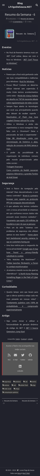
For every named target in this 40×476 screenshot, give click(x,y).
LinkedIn (30, 339)
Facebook (24, 339)
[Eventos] (36, 47)
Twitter (17, 339)
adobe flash (24, 385)
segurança (7, 381)
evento (33, 381)
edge (33, 385)
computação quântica (11, 392)
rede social (7, 388)
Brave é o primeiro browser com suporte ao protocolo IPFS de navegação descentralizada (22, 199)
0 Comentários (18, 22)
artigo (17, 388)
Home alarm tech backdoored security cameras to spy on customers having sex (22, 238)
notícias (6, 385)
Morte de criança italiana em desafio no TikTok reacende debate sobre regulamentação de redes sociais (22, 99)
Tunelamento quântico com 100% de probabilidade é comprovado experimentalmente (22, 306)
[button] (3, 5)
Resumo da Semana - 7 (29, 401)
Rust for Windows (27, 82)
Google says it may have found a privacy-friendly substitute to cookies (22, 252)
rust (14, 385)
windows (18, 381)
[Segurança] (36, 183)
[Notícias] (36, 68)
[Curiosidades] (36, 286)
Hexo (19, 473)
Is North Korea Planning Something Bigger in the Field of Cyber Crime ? (22, 277)
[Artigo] (36, 315)
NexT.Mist (26, 473)
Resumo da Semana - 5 (10, 402)
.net (26, 381)
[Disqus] (20, 439)
